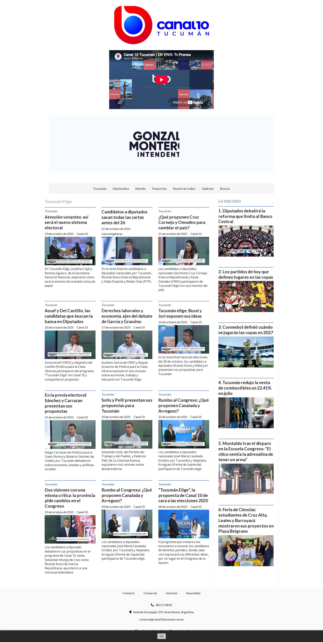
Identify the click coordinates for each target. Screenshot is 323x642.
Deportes (159, 189)
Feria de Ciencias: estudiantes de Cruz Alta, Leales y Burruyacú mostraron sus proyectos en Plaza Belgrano (246, 520)
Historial (171, 593)
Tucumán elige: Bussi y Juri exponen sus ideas (180, 313)
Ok (162, 636)
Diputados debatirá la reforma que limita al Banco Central (245, 216)
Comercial (150, 593)
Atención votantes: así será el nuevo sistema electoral (66, 222)
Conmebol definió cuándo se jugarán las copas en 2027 (245, 329)
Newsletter (193, 593)
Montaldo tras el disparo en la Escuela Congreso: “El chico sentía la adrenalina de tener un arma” (245, 451)
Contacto (128, 593)
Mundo (140, 189)
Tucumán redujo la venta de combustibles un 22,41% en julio (244, 388)
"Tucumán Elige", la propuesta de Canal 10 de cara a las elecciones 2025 (183, 495)
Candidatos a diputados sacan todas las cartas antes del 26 (124, 217)
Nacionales (121, 189)
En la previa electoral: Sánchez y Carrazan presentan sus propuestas (66, 403)
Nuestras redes (184, 189)
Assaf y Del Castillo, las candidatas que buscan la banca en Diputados (69, 316)
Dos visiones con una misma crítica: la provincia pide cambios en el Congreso (70, 498)
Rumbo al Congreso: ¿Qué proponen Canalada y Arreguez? (183, 405)
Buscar (225, 189)
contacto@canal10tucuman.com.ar (161, 619)
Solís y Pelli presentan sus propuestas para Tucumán (126, 405)
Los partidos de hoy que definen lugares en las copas (245, 274)
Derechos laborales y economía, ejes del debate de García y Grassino (126, 316)
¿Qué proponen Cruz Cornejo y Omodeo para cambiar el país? (181, 222)
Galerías (208, 189)
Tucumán (100, 189)
